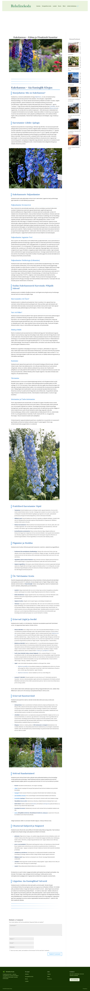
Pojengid (16, 793)
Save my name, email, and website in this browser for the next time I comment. (30, 950)
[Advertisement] (45, 21)
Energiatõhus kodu (46, 6)
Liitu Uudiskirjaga (74, 979)
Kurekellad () (19, 798)
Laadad (55, 6)
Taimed (49, 974)
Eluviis (59, 6)
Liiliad (15, 788)
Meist (64, 6)
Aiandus (38, 6)
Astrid (15, 813)
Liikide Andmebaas (71, 6)
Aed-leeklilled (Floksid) (20, 795)
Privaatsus (49, 978)
